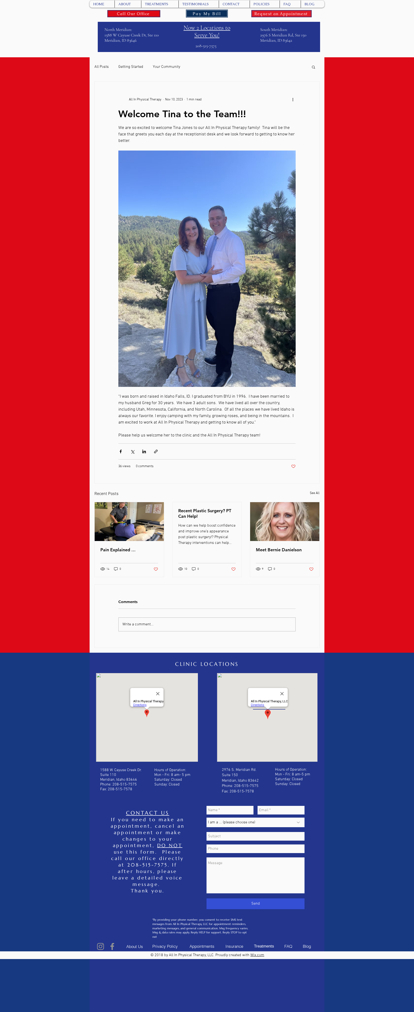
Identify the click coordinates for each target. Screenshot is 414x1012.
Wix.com (257, 955)
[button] (313, 67)
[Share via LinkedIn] (144, 451)
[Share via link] (156, 451)
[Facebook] (112, 946)
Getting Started (130, 66)
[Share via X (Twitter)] (132, 451)
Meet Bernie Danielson (279, 550)
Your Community (166, 66)
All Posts (101, 66)
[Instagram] (100, 946)
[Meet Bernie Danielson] (284, 521)
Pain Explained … (118, 550)
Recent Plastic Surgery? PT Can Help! (204, 513)
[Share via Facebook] (120, 451)
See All (315, 493)
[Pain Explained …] (129, 521)
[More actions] (293, 100)
